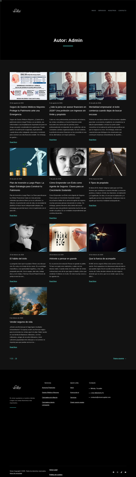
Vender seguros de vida (21, 322)
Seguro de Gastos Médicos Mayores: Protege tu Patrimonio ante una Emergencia (27, 111)
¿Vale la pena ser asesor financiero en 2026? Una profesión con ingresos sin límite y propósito (67, 111)
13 (16, 358)
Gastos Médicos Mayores (50, 392)
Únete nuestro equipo (77, 402)
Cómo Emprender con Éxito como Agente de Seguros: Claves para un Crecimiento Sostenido (66, 186)
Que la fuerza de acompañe (102, 258)
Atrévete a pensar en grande (63, 258)
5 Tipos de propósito (98, 183)
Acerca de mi (74, 392)
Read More (13, 142)
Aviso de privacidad (16, 473)
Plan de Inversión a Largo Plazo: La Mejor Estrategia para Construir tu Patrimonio (27, 186)
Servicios (73, 397)
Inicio (72, 387)
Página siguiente (119, 358)
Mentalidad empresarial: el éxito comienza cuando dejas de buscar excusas (105, 111)
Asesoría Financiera (48, 387)
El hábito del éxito (18, 258)
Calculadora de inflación (49, 397)
